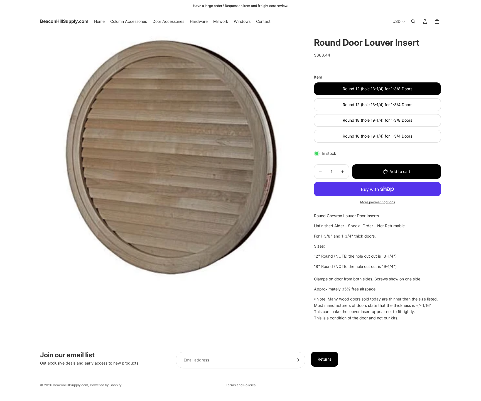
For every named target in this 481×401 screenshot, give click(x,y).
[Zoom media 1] (170, 161)
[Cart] (437, 21)
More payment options (377, 202)
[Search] (413, 21)
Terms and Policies (241, 385)
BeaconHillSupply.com (70, 385)
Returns (325, 359)
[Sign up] (297, 360)
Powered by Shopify (106, 385)
